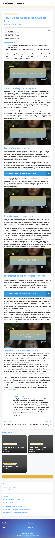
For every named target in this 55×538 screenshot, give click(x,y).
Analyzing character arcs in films (12, 38)
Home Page (5, 523)
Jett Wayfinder (18, 396)
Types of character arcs (10, 34)
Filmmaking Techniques (11, 14)
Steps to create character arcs (12, 35)
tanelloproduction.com (13, 3)
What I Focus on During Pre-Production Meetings (16, 509)
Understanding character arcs (12, 32)
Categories (31, 523)
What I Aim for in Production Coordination (15, 512)
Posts (3, 527)
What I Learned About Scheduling (12, 506)
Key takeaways (9, 31)
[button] (16, 415)
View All (30, 527)
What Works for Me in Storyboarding (13, 502)
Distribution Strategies (9, 487)
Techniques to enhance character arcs (14, 37)
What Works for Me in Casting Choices (13, 499)
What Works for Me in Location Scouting (37, 448)
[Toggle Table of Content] (48, 29)
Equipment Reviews (8, 489)
